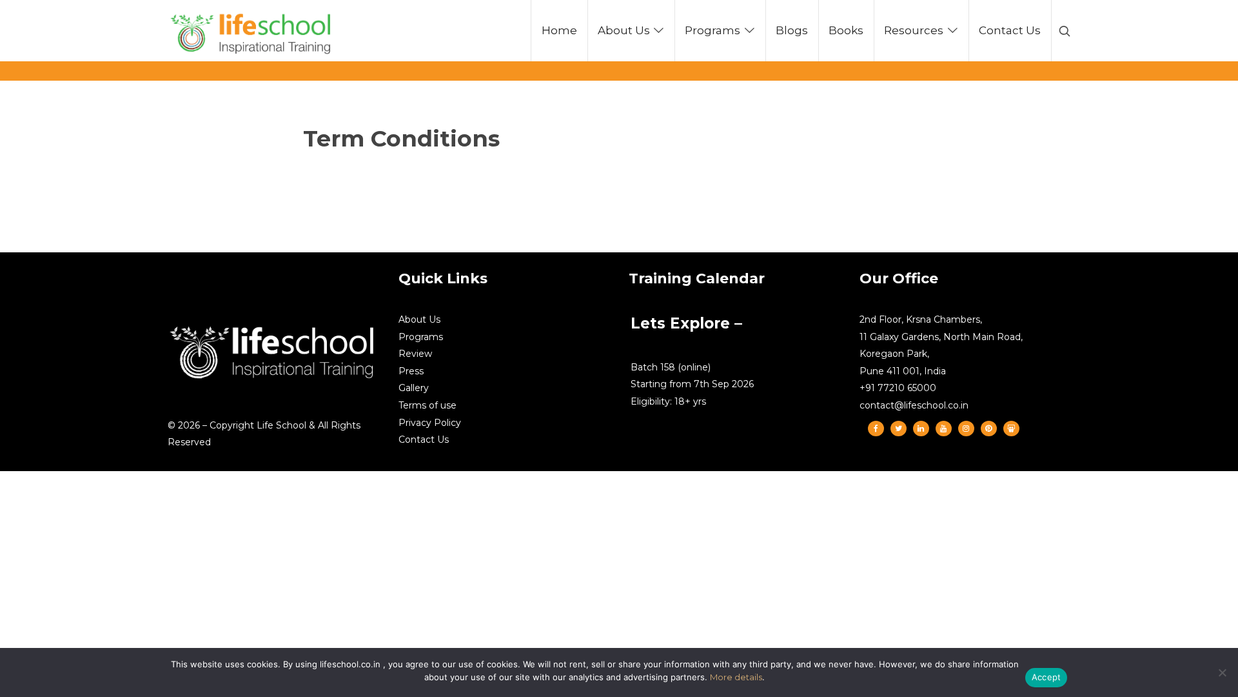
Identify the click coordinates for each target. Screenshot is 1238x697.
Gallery (413, 388)
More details (736, 677)
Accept (1046, 677)
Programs (420, 337)
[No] (1221, 672)
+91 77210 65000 (898, 388)
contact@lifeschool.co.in (914, 405)
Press (411, 371)
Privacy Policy (429, 423)
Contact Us (423, 439)
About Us (419, 319)
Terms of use (427, 405)
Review (415, 353)
